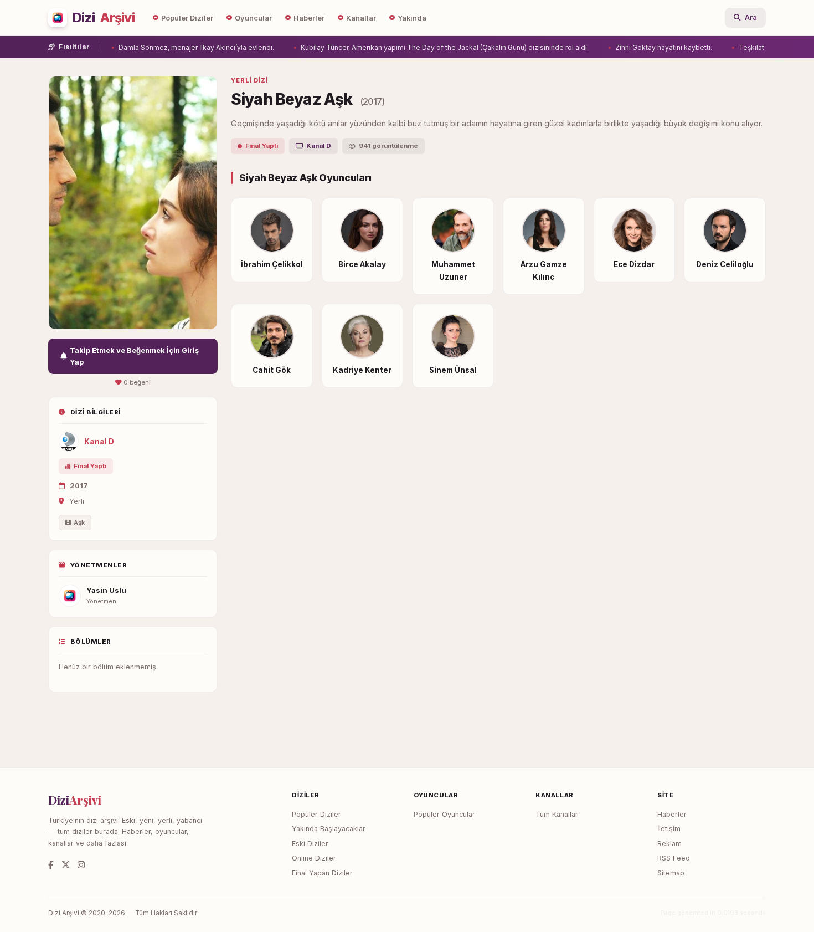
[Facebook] (51, 865)
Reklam (669, 843)
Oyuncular (253, 18)
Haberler (308, 18)
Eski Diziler (310, 843)
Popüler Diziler (187, 18)
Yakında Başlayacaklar (328, 829)
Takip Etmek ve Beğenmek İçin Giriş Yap (134, 356)
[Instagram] (81, 865)
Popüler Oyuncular (444, 814)
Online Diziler (314, 858)
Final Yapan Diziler (322, 873)
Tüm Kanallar (556, 814)
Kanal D (99, 441)
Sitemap (670, 873)
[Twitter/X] (65, 865)
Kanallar (361, 18)
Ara (751, 17)
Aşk (79, 522)
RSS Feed (673, 858)
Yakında (412, 18)
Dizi (104, 17)
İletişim (669, 829)
